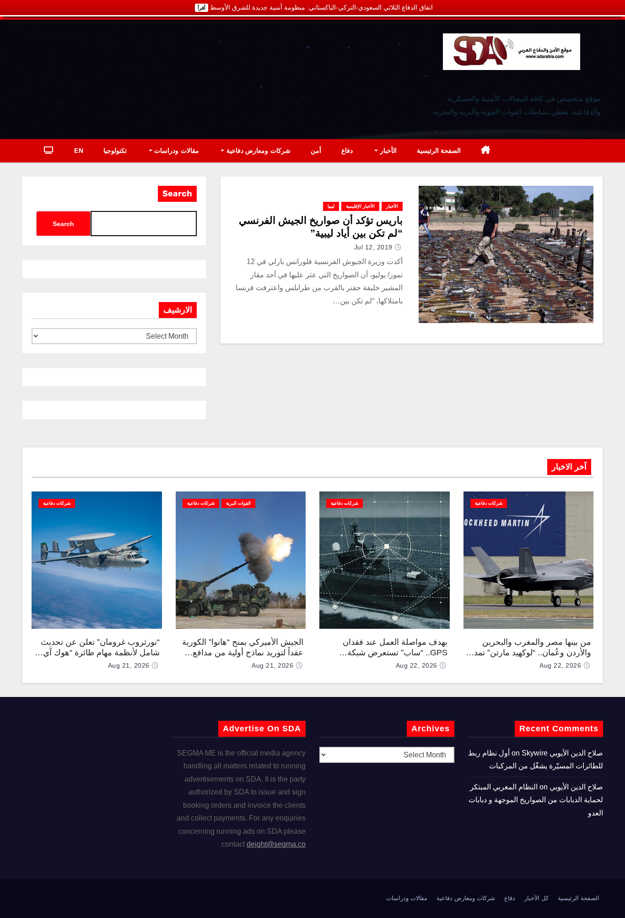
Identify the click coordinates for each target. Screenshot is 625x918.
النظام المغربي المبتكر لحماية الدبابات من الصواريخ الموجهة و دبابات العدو (536, 800)
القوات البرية (238, 503)
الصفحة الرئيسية (439, 150)
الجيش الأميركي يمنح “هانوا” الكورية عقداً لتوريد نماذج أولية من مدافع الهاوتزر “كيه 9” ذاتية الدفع (242, 652)
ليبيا (331, 206)
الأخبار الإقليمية (360, 206)
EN (78, 150)
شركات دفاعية (488, 503)
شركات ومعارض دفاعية (257, 150)
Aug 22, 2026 (560, 665)
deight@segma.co (276, 844)
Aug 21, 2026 (272, 665)
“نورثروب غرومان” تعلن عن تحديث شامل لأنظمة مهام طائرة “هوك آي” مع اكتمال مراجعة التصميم (100, 652)
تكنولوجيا (115, 150)
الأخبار (387, 150)
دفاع (347, 150)
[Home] (486, 150)
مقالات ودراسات (175, 150)
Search (177, 194)
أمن (316, 150)
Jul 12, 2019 (373, 247)
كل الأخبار (536, 898)
